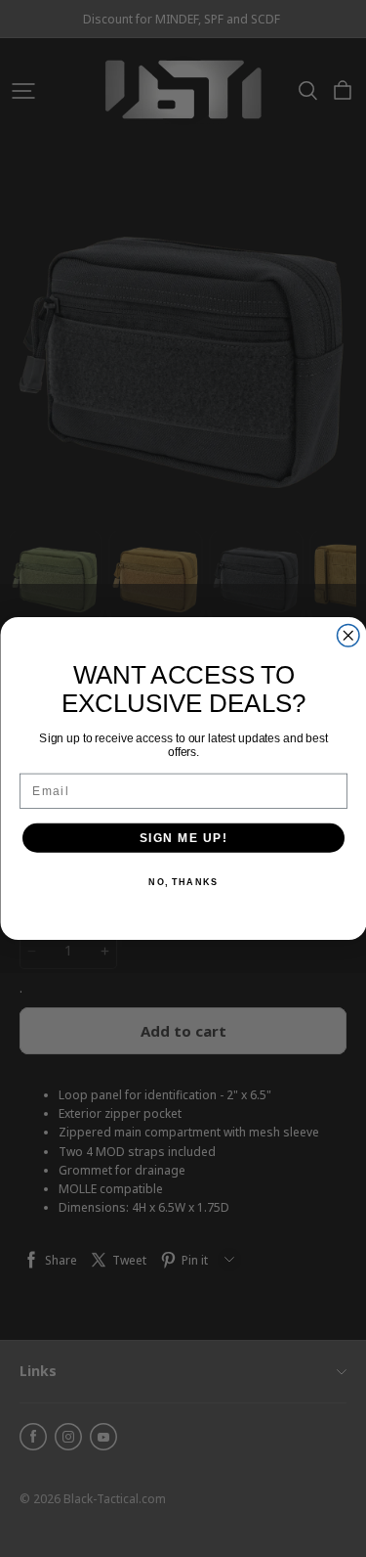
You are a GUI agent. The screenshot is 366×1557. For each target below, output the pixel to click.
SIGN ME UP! (183, 837)
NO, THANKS (183, 882)
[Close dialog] (348, 636)
